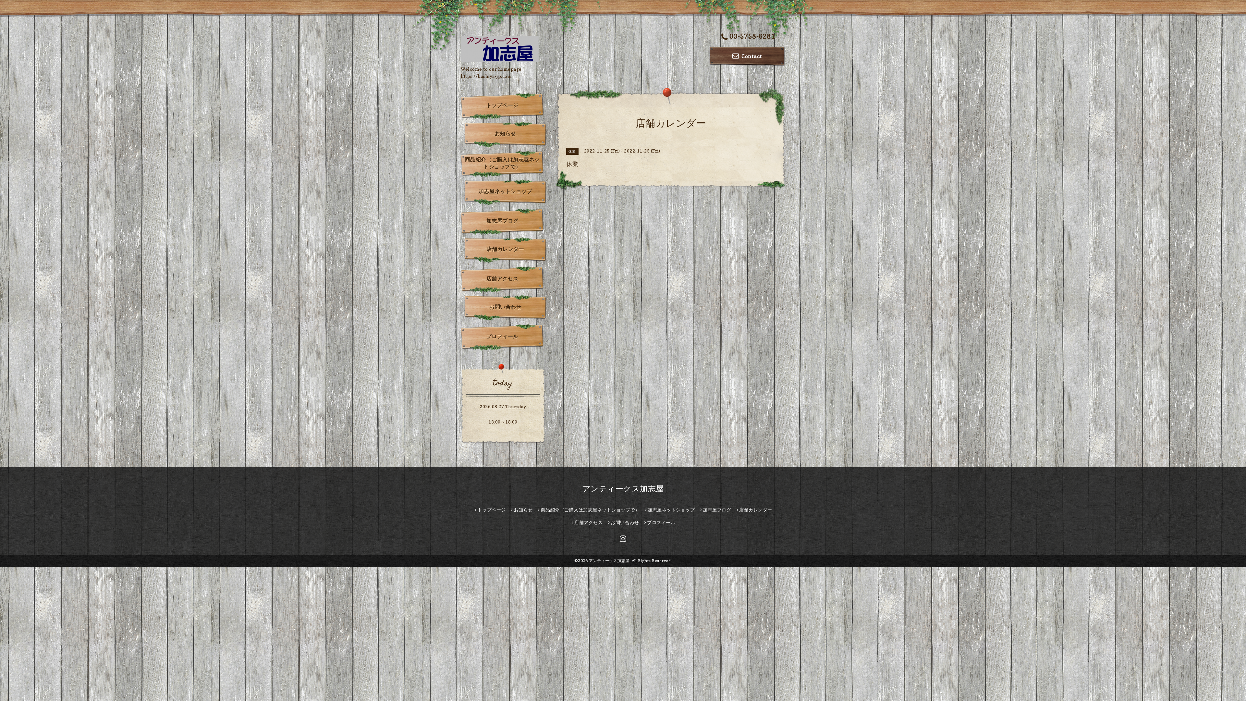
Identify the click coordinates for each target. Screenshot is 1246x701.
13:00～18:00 (503, 421)
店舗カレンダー (505, 249)
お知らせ (505, 133)
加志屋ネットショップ (505, 191)
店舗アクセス (502, 278)
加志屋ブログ (502, 220)
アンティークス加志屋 (623, 488)
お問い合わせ (505, 306)
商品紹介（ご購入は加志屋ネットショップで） (502, 163)
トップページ (502, 105)
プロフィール (502, 336)
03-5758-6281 (752, 36)
